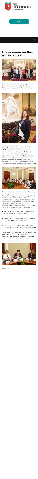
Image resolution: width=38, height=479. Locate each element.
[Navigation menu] (34, 40)
